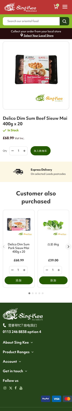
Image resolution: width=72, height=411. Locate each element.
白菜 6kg (53, 244)
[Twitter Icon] (10, 388)
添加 (19, 280)
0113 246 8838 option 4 (22, 331)
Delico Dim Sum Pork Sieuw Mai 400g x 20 (19, 248)
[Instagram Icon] (5, 388)
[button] (29, 293)
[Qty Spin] (12, 270)
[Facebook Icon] (15, 388)
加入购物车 (40, 150)
